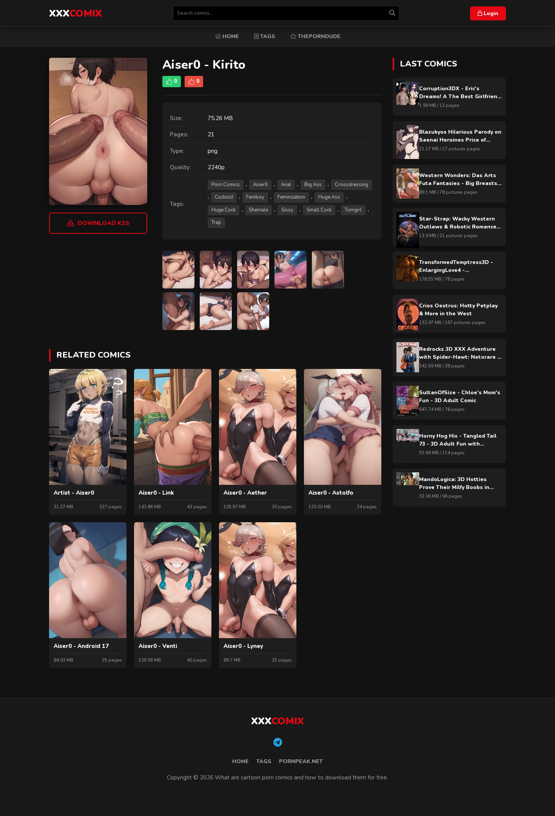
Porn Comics (225, 184)
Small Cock (319, 210)
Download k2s (104, 223)
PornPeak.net (301, 761)
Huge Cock (223, 210)
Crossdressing (351, 184)
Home (230, 36)
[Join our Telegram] (277, 743)
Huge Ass (329, 197)
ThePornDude (318, 36)
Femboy (255, 197)
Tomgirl (353, 210)
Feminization (291, 197)
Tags (267, 36)
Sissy (287, 210)
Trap (216, 222)
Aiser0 (260, 184)
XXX (75, 13)
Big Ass (313, 184)
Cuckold (224, 197)
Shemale (258, 210)
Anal (286, 184)
